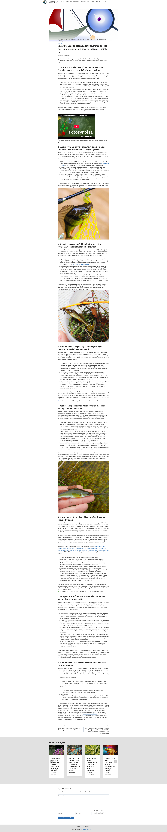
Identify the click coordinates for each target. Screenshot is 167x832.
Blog (78, 826)
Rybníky (83, 2)
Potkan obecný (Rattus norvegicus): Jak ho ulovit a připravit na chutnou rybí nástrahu (69, 728)
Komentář (61, 796)
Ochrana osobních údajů (88, 829)
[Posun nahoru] (163, 830)
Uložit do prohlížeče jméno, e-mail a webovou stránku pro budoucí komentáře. (101, 812)
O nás (104, 2)
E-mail (78, 813)
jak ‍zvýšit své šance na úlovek (81, 264)
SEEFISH (61, 55)
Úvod (62, 2)
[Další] (115, 761)
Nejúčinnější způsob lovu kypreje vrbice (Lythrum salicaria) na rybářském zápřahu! (55, 764)
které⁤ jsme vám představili (90, 714)
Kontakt (87, 826)
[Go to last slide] (51, 761)
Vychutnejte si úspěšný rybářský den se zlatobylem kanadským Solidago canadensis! (92, 764)
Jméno (60, 813)
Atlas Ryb (69, 2)
